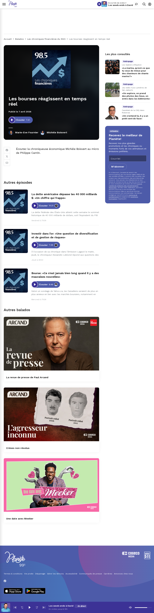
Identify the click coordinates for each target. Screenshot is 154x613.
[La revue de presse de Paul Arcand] (51, 344)
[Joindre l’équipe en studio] (136, 4)
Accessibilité (71, 574)
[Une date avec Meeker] (51, 485)
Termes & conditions (13, 574)
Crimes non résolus (17, 448)
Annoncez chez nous (123, 574)
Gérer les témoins (55, 574)
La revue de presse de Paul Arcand (27, 377)
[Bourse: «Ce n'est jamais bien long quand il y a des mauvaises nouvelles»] (16, 281)
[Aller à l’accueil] (12, 6)
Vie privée (28, 574)
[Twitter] (7, 156)
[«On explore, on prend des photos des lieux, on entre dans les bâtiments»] (112, 90)
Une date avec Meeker (19, 518)
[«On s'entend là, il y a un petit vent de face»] (112, 112)
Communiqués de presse (90, 574)
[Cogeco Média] (130, 556)
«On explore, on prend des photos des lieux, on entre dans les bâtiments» (136, 96)
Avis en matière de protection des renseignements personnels (125, 185)
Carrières (108, 574)
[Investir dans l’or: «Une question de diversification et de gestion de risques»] (16, 241)
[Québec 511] (147, 558)
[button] (15, 607)
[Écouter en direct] (99, 4)
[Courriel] (7, 163)
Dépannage (40, 574)
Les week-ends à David (120, 5)
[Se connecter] (150, 4)
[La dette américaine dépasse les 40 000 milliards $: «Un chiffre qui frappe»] (16, 202)
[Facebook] (7, 150)
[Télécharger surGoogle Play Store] (35, 591)
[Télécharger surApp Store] (13, 591)
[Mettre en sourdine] (130, 607)
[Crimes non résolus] (51, 414)
